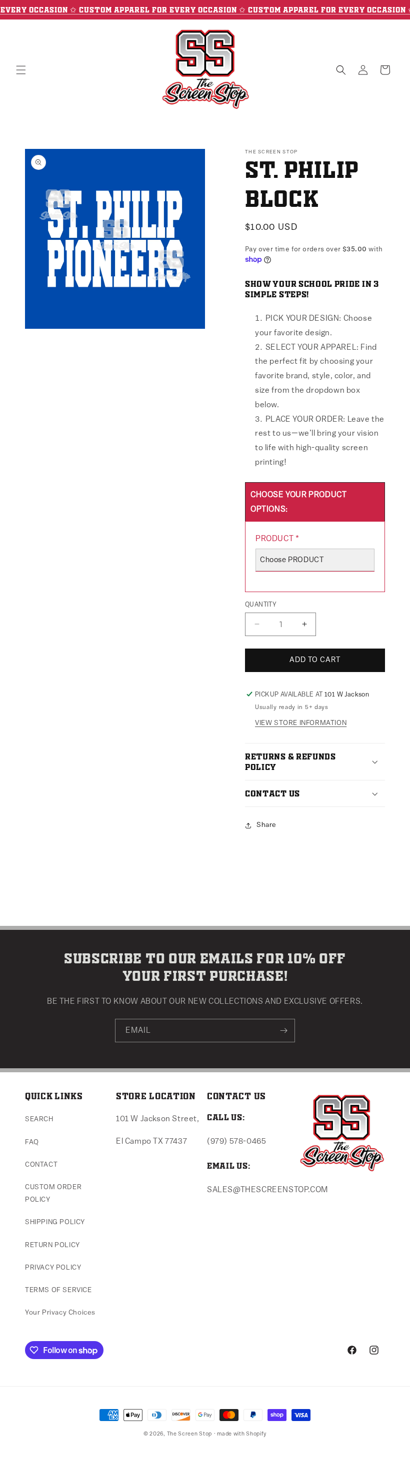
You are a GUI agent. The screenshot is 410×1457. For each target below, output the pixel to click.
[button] (21, 70)
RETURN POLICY (52, 1245)
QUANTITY (260, 604)
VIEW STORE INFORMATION (300, 723)
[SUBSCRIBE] (283, 1030)
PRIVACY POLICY (53, 1267)
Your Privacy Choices (60, 1312)
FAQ (32, 1142)
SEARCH (39, 1119)
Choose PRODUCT (292, 560)
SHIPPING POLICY (55, 1222)
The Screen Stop (189, 1434)
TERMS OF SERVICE (58, 1290)
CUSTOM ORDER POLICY (53, 1193)
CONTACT (41, 1164)
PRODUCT (277, 539)
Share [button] (266, 824)
